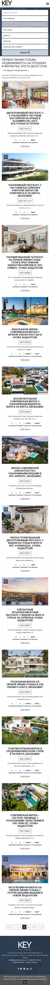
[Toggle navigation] (47, 3)
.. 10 (33, 927)
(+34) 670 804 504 (18, 962)
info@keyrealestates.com (18, 960)
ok (25, 982)
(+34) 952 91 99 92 (35, 960)
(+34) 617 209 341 (32, 962)
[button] (4, 95)
